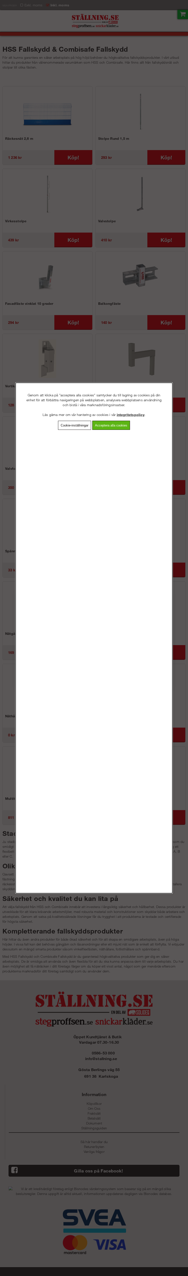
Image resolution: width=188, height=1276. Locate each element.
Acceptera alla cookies (111, 425)
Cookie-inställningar (74, 425)
